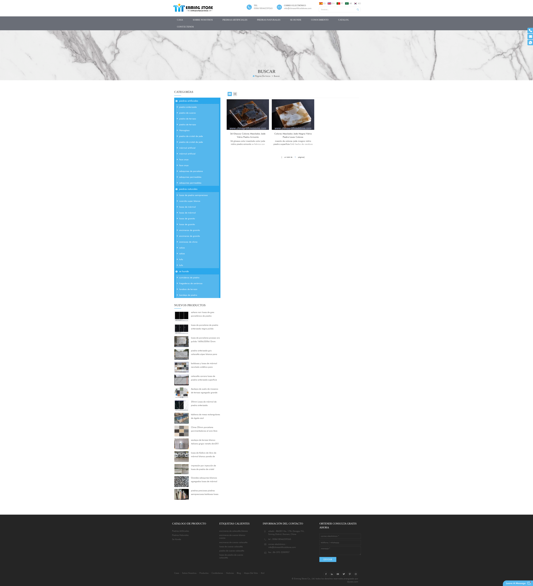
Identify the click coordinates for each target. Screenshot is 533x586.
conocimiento (320, 20)
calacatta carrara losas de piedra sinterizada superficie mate (204, 378)
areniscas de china (188, 242)
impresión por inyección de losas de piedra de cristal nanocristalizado (203, 467)
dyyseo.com (352, 581)
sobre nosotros (203, 20)
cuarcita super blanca (189, 201)
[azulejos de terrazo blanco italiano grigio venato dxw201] (181, 443)
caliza (182, 247)
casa (180, 20)
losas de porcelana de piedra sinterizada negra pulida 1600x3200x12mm (204, 327)
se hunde (295, 20)
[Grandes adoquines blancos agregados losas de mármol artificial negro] (181, 481)
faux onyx (183, 159)
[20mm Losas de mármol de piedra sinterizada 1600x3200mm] (181, 405)
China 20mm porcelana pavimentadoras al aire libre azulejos (204, 429)
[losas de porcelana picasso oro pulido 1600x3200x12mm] (181, 341)
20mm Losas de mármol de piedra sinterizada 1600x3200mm (204, 403)
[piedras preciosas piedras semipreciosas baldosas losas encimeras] (181, 494)
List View (235, 94)
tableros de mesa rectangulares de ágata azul (205, 416)
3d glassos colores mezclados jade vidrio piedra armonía (247, 135)
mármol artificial (187, 147)
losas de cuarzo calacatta (231, 546)
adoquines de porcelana (191, 171)
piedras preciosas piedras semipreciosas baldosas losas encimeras (204, 492)
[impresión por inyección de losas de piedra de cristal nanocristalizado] (181, 469)
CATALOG (343, 20)
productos (203, 573)
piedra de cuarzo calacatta (231, 550)
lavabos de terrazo (188, 289)
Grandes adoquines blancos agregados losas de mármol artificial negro (204, 480)
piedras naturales (268, 20)
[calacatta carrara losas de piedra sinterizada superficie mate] (181, 380)
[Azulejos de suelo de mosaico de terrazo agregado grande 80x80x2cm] (181, 392)
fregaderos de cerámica (190, 283)
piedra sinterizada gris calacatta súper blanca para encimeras (204, 352)
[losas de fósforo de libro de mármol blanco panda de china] (181, 456)
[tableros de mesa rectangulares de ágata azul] (181, 418)
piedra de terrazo (187, 118)
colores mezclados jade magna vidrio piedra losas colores (293, 135)
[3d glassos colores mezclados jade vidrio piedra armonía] (248, 114)
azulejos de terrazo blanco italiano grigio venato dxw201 (205, 442)
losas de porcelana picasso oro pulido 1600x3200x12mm (205, 340)
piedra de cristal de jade (191, 136)
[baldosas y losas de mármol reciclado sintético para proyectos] (181, 367)
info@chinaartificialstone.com (297, 8)
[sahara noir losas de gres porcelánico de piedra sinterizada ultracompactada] (181, 316)
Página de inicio (262, 76)
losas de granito (187, 218)
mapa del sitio (251, 573)
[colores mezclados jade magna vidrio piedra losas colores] (293, 114)
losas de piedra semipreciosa (193, 195)
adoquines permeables (190, 177)
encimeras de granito (189, 230)
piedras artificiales (234, 20)
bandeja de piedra (188, 295)
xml (262, 573)
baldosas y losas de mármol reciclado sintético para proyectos (204, 365)
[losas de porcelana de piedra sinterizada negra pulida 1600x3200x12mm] (181, 328)
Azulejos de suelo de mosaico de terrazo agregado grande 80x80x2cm (204, 391)
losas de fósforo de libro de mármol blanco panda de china (203, 455)
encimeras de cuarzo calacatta (233, 542)
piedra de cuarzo (187, 113)
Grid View (230, 94)
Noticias (230, 573)
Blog (239, 573)
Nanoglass (184, 130)
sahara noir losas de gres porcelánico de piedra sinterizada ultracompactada (204, 314)
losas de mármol (187, 207)
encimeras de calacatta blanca (233, 531)
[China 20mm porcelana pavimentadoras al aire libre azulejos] (181, 431)
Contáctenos (185, 27)
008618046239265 (263, 8)
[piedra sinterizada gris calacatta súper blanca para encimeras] (181, 354)
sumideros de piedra (189, 277)
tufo (181, 259)
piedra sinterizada (188, 107)
